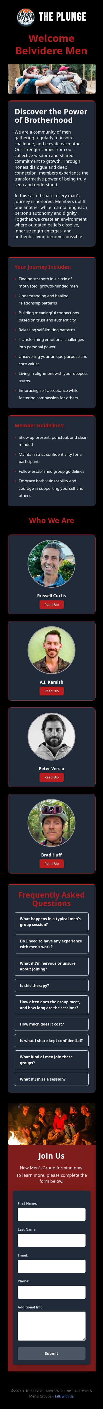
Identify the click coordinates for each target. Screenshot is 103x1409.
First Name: (27, 1203)
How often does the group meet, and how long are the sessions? (50, 1004)
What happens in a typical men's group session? (50, 921)
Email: (23, 1255)
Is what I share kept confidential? (51, 1040)
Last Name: (27, 1229)
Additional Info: (31, 1307)
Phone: (23, 1281)
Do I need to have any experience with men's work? (51, 944)
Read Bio (52, 604)
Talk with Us (64, 1396)
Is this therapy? (34, 985)
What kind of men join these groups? (46, 1059)
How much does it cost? (42, 1024)
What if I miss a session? (43, 1079)
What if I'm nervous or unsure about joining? (47, 966)
